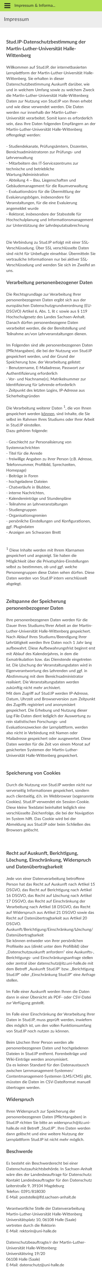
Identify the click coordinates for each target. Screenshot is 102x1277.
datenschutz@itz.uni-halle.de (61, 964)
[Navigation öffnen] (7, 6)
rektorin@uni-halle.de (38, 1231)
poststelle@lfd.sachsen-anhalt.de (48, 1197)
